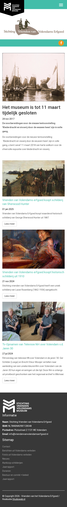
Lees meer (9, 224)
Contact (6, 446)
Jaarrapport (8, 467)
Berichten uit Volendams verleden (19, 450)
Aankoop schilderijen (12, 463)
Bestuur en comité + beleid (15, 475)
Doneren (6, 471)
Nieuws (6, 458)
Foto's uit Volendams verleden (17, 454)
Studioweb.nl (18, 499)
